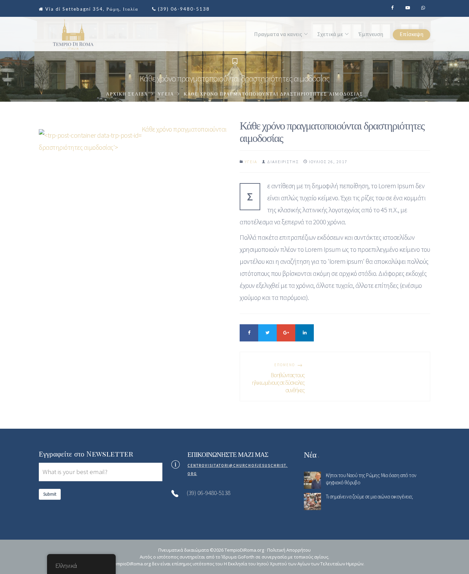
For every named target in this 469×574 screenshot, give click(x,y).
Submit (49, 494)
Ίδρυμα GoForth (237, 557)
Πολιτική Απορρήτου (289, 550)
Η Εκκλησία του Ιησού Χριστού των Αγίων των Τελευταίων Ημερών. (294, 564)
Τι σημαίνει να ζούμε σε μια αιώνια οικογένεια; (369, 496)
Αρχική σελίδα (127, 94)
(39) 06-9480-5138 (184, 9)
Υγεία (166, 94)
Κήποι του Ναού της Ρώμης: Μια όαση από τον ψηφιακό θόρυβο (371, 479)
